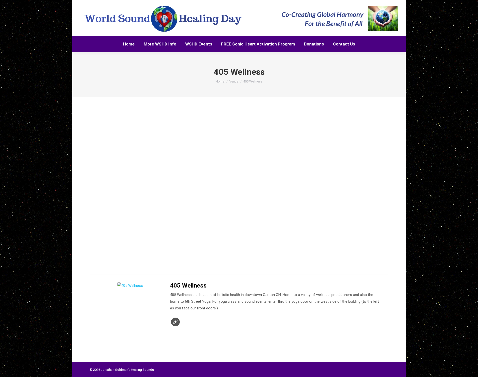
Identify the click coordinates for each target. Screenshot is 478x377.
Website (175, 322)
